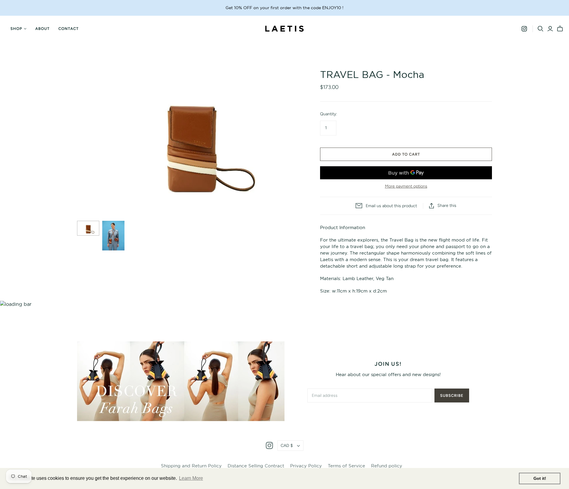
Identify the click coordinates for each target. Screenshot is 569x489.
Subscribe (451, 395)
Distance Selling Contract (256, 466)
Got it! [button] (539, 478)
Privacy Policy (306, 466)
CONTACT (68, 28)
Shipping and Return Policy (191, 466)
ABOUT (42, 28)
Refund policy (386, 466)
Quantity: (328, 113)
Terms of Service (346, 466)
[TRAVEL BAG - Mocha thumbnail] (88, 228)
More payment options (406, 186)
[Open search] (541, 29)
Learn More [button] (191, 478)
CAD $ (287, 445)
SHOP (16, 28)
